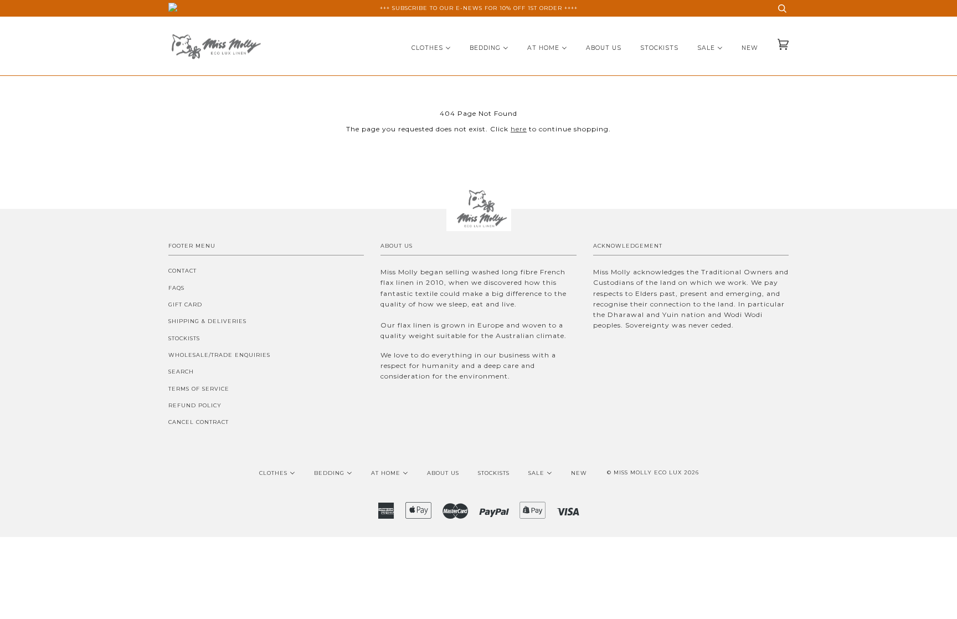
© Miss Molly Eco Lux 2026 (653, 472)
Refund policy (195, 405)
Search (181, 372)
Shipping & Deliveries (207, 321)
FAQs (176, 288)
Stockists (184, 338)
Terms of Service (198, 389)
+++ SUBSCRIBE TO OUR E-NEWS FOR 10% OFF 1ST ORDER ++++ (479, 8)
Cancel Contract (198, 422)
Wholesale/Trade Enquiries (219, 355)
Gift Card (185, 304)
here (519, 129)
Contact (182, 271)
